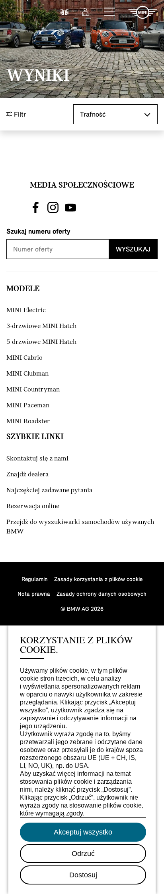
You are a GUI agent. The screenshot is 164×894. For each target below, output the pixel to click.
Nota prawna (34, 593)
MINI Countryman (33, 389)
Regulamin (34, 579)
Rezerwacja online (32, 506)
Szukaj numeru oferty (38, 231)
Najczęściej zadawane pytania (49, 490)
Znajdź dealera (27, 474)
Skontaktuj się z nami (37, 458)
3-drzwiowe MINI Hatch (41, 326)
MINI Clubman (27, 374)
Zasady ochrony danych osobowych (101, 593)
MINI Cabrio (24, 358)
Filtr (19, 114)
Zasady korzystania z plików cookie (98, 579)
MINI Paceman (27, 405)
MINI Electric (26, 310)
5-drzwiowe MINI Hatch (41, 342)
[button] (110, 12)
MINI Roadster (28, 421)
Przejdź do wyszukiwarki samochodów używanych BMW (80, 526)
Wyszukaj (133, 248)
